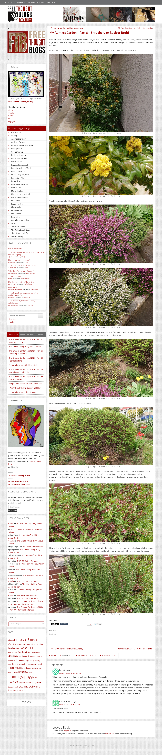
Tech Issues (31, 2)
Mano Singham (17, 191)
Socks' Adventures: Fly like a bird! (23, 365)
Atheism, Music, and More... (23, 145)
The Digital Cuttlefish (20, 233)
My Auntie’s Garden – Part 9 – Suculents (135, 28)
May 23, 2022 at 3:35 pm (69, 704)
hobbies (20, 668)
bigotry (39, 644)
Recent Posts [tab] (13, 335)
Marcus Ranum (25, 278)
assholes (23, 644)
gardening (36, 660)
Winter (21, 690)
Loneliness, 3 (13, 287)
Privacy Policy (19, 2)
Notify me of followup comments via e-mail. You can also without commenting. (94, 734)
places (34, 677)
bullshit (31, 648)
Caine (10, 110)
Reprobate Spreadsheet (21, 220)
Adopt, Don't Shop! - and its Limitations (25, 383)
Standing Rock (18, 687)
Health (40, 663)
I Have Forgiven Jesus (20, 174)
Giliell (10, 116)
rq (9, 118)
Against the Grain (18, 139)
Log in (11, 322)
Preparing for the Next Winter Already (67, 28)
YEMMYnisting (17, 236)
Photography (91, 655)
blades (16, 648)
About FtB (8, 2)
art (27, 639)
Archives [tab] (39, 335)
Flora (83, 655)
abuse (10, 640)
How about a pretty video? (19, 260)
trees (10, 690)
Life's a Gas (16, 187)
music (22, 671)
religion (21, 682)
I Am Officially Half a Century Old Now (25, 388)
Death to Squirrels (19, 158)
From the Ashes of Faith (21, 168)
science (27, 682)
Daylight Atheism (18, 155)
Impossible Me (17, 178)
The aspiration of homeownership (22, 265)
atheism (31, 644)
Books (23, 648)
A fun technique (15, 276)
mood (16, 671)
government (31, 664)
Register (12, 319)
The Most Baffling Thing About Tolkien (25, 346)
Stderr (14, 223)
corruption (12, 652)
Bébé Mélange (28, 284)
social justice (35, 682)
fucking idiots (27, 660)
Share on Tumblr (64, 624)
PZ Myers (26, 262)
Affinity (14, 135)
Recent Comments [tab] (27, 335)
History (12, 667)
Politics (13, 682)
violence (15, 690)
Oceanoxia (15, 200)
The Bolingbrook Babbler (21, 230)
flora (19, 660)
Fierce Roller (16, 161)
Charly (11, 113)
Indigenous (29, 668)
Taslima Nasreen (18, 227)
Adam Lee (30, 305)
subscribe (109, 734)
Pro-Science (16, 213)
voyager (11, 121)
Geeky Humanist (18, 171)
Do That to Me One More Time (21, 282)
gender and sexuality (17, 664)
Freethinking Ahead (19, 165)
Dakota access (35, 652)
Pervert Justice (17, 204)
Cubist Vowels (17, 152)
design (12, 656)
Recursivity (16, 217)
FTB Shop (40, 2)
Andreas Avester (18, 142)
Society (10, 687)
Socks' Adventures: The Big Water (23, 392)
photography (19, 676)
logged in (68, 730)
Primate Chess (17, 210)
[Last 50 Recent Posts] (15, 248)
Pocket (89, 624)
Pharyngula (16, 207)
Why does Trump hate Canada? (21, 271)
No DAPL (29, 672)
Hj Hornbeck (34, 289)
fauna (39, 656)
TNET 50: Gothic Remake (32, 546)
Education (20, 656)
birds (11, 648)
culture (26, 652)
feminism (11, 660)
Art (79, 655)
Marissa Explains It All (20, 194)
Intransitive (16, 181)
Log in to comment (109, 655)
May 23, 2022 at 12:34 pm (70, 673)
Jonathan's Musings (19, 184)
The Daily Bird (32, 686)
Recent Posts (51, 2)
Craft (20, 651)
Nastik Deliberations (19, 197)
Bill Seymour (16, 148)
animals (18, 639)
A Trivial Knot (17, 132)
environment (30, 656)
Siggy (26, 267)
